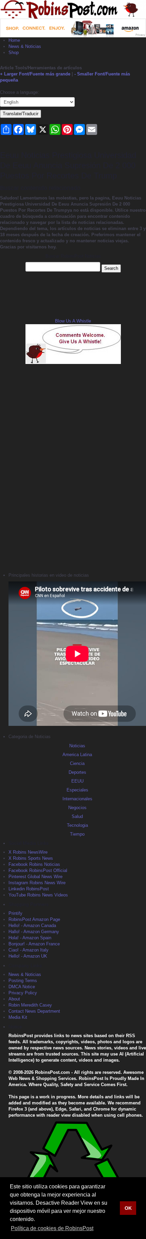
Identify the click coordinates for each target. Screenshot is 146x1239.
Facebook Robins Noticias (34, 864)
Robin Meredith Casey (30, 1005)
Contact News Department (34, 1011)
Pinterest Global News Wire (35, 876)
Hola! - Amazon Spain (29, 937)
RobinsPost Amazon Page (34, 919)
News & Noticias (24, 46)
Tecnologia (77, 825)
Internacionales (77, 798)
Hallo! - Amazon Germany (33, 931)
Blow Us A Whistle (73, 321)
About (14, 998)
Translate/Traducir (20, 113)
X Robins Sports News (30, 858)
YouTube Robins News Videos (38, 894)
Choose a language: (19, 92)
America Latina (77, 754)
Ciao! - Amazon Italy (28, 950)
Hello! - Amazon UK (27, 956)
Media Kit (17, 1017)
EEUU (77, 781)
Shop (13, 52)
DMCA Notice (21, 986)
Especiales (77, 789)
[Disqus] (73, 467)
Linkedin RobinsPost (28, 888)
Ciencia (77, 763)
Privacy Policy (22, 992)
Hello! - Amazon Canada (32, 925)
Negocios (77, 807)
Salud (77, 816)
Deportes (77, 772)
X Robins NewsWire (28, 852)
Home (14, 40)
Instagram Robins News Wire (37, 882)
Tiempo (77, 834)
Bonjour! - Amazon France (34, 943)
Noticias (77, 745)
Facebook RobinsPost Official (37, 870)
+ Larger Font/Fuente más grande (35, 73)
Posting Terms (22, 980)
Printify (15, 913)
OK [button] (128, 1208)
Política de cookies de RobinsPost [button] (52, 1228)
